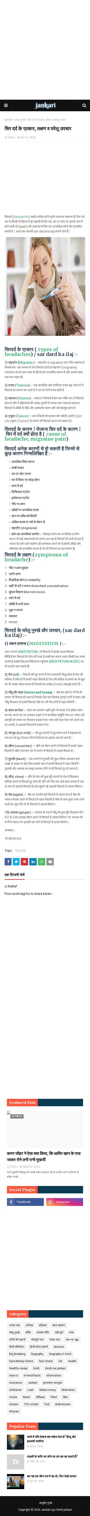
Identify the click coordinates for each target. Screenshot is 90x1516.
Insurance (15, 1382)
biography (37, 1354)
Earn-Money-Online (21, 1361)
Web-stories (62, 1404)
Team (11, 137)
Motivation (68, 1390)
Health (72, 1361)
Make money (47, 1390)
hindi (36, 1368)
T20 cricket (31, 1404)
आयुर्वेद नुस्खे (45, 1503)
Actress (59, 1346)
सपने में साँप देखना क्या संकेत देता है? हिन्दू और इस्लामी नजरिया (51, 1439)
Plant (54, 1397)
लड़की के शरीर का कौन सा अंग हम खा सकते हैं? (52, 1457)
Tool (46, 1404)
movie (13, 1397)
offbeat (40, 1397)
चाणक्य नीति (43, 1332)
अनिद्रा (29, 1325)
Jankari (32, 1382)
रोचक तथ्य (54, 1339)
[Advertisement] (45, 50)
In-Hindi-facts (32, 1375)
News (26, 1397)
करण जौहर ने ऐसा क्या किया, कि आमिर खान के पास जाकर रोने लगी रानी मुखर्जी (44, 1156)
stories (13, 1404)
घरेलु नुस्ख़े (20, 119)
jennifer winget (52, 1382)
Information (53, 1375)
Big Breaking (17, 1354)
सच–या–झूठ (72, 1339)
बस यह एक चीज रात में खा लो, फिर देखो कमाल (51, 1476)
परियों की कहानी (17, 1339)
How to (13, 1375)
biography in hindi (60, 1354)
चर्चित (28, 1332)
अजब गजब (14, 1325)
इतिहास (43, 1325)
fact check (46, 1361)
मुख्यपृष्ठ (8, 119)
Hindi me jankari (55, 1368)
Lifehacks (15, 1390)
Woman (14, 1411)
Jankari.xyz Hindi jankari (56, 1509)
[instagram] (64, 1202)
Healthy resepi (18, 1368)
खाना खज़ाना (58, 1325)
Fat (60, 1361)
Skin (65, 1397)
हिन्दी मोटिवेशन (16, 1346)
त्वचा (71, 1332)
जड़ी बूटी (59, 1332)
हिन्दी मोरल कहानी (39, 1346)
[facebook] (25, 1202)
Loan (30, 1390)
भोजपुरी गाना (37, 1339)
